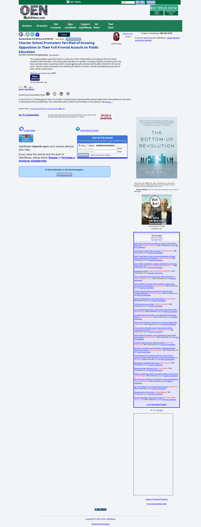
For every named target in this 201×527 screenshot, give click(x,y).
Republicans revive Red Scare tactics (146, 363)
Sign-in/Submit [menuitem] (70, 26)
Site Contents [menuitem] (56, 26)
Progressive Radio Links (157, 504)
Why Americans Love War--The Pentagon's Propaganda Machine (156, 379)
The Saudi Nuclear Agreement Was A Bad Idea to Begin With (155, 310)
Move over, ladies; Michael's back (145, 368)
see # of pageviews (155, 253)
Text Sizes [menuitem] (110, 26)
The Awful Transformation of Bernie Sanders (149, 343)
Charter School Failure (38, 109)
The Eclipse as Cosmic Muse (144, 304)
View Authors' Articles (89, 130)
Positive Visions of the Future (144, 392)
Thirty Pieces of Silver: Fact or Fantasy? (147, 251)
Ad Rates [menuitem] (96, 26)
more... (109, 102)
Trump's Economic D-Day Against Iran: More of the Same (153, 277)
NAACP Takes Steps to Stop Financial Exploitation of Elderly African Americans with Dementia (154, 257)
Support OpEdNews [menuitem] (84, 26)
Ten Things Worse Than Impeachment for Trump (151, 387)
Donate (53, 157)
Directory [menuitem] (41, 25)
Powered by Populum (100, 524)
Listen (64, 34)
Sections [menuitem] (27, 25)
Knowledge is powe (141, 271)
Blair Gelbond (161, 392)
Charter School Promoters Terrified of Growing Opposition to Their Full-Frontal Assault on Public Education (59, 47)
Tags (61, 109)
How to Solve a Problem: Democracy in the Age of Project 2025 (155, 322)
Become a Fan (128, 34)
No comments (54, 55)
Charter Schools (52, 109)
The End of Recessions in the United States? (149, 299)
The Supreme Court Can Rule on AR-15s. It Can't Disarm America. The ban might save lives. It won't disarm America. (155, 356)
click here (159, 410)
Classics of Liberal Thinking (157, 499)
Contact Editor (30, 130)
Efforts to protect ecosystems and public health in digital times (156, 374)
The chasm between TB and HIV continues (149, 398)
